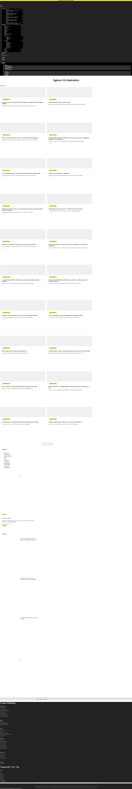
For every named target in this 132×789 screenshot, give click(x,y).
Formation (3, 52)
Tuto (3, 54)
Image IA (5, 48)
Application (6, 40)
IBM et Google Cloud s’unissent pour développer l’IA (14, 351)
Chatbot (3, 53)
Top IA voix (6, 21)
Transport (5, 28)
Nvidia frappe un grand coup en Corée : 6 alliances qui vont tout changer (66, 209)
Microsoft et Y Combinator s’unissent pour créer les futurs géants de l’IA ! (19, 244)
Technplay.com (2, 753)
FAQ (88, 786)
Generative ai (6, 460)
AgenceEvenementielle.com (4, 710)
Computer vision (7, 463)
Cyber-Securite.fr (3, 744)
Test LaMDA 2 (2, 781)
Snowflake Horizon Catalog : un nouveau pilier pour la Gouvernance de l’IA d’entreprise (69, 351)
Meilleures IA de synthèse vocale (11, 22)
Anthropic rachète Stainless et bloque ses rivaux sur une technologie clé (65, 422)
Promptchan (7, 72)
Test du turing (6, 454)
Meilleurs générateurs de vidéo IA (11, 17)
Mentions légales (38, 786)
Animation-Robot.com (4, 714)
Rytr (1, 771)
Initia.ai (1, 731)
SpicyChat (7, 73)
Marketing (5, 31)
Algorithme (8, 42)
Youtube (3, 59)
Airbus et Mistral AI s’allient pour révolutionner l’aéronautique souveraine (19, 386)
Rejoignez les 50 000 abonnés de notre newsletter (66, 0)
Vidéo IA (5, 49)
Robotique (8, 44)
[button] (1, 61)
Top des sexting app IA (9, 67)
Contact (91, 786)
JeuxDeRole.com (3, 755)
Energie (5, 30)
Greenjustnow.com (3, 748)
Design (7, 37)
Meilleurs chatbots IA (9, 14)
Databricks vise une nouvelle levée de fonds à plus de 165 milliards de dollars (20, 315)
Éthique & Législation (7, 33)
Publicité (95, 786)
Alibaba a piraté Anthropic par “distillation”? (59, 173)
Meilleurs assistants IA (10, 11)
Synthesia (1, 777)
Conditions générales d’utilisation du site (58, 786)
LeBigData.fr (2, 739)
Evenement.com (3, 707)
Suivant (51, 443)
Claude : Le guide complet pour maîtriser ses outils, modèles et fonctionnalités (20, 137)
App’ (7, 41)
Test (3, 70)
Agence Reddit (6, 467)
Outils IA (3, 8)
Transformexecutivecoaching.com (6, 734)
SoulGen (6, 74)
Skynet (5, 457)
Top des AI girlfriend (8, 66)
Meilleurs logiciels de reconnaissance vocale (13, 23)
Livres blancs (6, 34)
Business (3, 24)
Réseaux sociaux (9, 43)
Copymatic (2, 778)
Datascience (8, 45)
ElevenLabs (2, 774)
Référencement (8, 38)
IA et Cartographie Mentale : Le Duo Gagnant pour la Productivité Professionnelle (21, 173)
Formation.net (2, 763)
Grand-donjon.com (3, 758)
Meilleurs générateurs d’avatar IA (11, 20)
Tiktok (3, 58)
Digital (5, 35)
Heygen (1, 770)
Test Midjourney (3, 780)
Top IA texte (6, 12)
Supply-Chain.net (3, 745)
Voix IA (5, 50)
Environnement (6, 29)
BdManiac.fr (2, 756)
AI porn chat (7, 68)
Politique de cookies (82, 786)
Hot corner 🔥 (4, 55)
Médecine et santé (7, 26)
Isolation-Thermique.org (4, 724)
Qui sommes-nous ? (46, 786)
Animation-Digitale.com (4, 716)
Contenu (7, 39)
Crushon (6, 75)
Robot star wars (7, 453)
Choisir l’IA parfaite (8, 69)
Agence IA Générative (6, 99)
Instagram (3, 57)
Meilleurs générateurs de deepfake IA (12, 16)
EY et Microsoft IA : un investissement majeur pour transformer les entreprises (20, 422)
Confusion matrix (7, 464)
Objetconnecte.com (3, 742)
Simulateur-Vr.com (3, 713)
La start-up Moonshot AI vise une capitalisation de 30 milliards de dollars (66, 315)
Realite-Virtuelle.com (3, 741)
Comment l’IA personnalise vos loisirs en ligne (59, 102)
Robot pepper (6, 461)
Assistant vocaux (9, 46)
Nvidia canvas (6, 466)
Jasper (1, 773)
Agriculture (6, 27)
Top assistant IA (6, 9)
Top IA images (6, 18)
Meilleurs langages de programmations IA (13, 10)
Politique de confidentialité (72, 786)
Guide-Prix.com (3, 721)
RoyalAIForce (2, 735)
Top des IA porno (8, 65)
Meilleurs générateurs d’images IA (11, 19)
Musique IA (6, 51)
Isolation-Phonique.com (4, 723)
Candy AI (6, 71)
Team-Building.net (3, 709)
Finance (5, 32)
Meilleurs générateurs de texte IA (11, 13)
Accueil (37, 699)
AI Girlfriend (5, 64)
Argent (5, 25)
